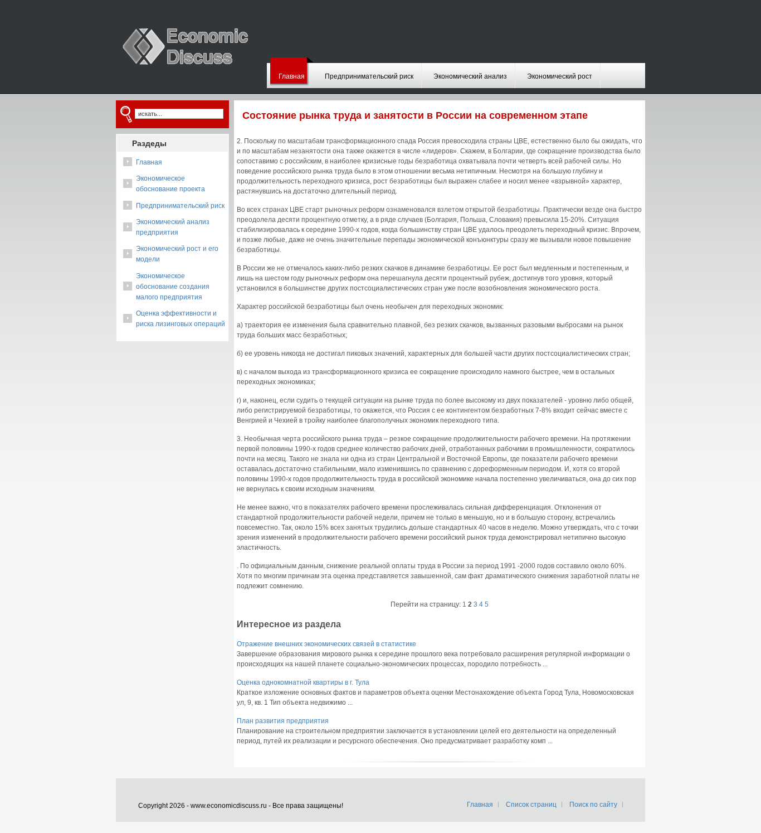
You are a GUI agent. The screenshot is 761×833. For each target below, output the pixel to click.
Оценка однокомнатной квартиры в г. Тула (303, 682)
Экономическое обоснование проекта (170, 184)
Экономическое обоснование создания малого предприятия (172, 286)
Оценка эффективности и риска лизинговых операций (180, 318)
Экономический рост (559, 76)
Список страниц (531, 804)
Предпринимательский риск (369, 76)
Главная (292, 76)
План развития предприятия (283, 721)
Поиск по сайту (593, 804)
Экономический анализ (470, 76)
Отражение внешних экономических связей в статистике (326, 644)
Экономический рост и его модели (177, 254)
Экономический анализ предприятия (172, 227)
